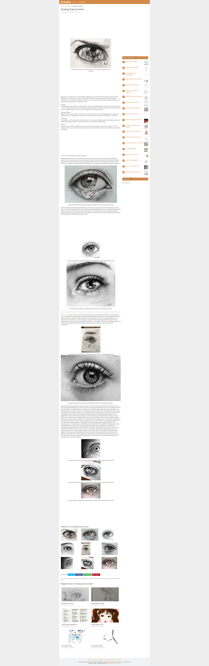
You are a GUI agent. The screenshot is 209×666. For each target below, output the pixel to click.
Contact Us (94, 659)
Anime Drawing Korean (97, 624)
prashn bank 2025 (117, 663)
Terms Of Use (106, 659)
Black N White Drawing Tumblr (134, 79)
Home (74, 2)
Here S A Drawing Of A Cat (133, 166)
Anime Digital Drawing (132, 114)
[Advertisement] (91, 25)
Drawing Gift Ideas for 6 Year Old (134, 143)
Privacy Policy (118, 659)
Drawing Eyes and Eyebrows (133, 172)
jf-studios (66, 1)
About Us (112, 659)
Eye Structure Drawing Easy (133, 108)
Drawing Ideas (82, 2)
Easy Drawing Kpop (131, 148)
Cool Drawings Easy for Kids (133, 137)
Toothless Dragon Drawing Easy (134, 96)
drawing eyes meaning (68, 578)
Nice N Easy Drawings (97, 646)
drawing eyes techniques (88, 578)
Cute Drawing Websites (132, 160)
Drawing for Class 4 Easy (132, 154)
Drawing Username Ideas (132, 102)
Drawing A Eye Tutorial (67, 603)
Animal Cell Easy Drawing (132, 131)
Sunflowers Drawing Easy (132, 85)
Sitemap (90, 659)
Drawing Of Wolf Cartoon (132, 67)
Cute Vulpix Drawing (66, 646)
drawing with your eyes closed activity (102, 578)
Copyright (100, 659)
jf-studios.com (64, 315)
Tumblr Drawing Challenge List (69, 624)
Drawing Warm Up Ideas (97, 603)
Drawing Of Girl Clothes (132, 61)
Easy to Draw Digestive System (134, 119)
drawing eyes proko (78, 578)
